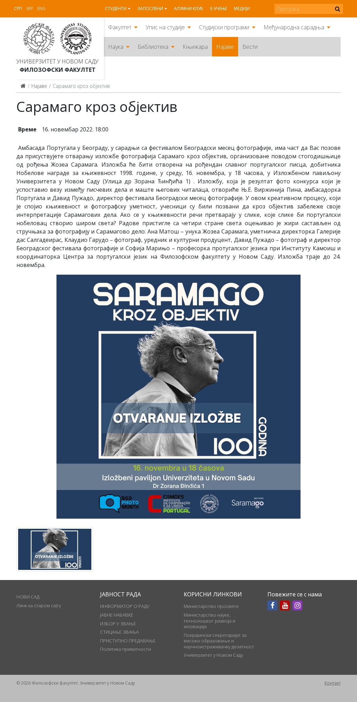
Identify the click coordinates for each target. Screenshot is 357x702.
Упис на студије (165, 27)
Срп (18, 9)
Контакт (333, 683)
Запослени (150, 9)
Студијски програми (224, 27)
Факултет (119, 27)
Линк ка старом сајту (38, 605)
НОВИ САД (27, 597)
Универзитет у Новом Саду (57, 61)
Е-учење (218, 9)
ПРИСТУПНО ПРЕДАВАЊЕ (127, 641)
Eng (41, 9)
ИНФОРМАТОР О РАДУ (125, 606)
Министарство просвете (211, 606)
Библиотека (153, 47)
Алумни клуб (188, 9)
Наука (115, 47)
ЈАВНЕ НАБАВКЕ (116, 615)
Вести (250, 47)
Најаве (225, 47)
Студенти (116, 9)
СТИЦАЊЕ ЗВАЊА (119, 632)
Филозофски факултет (58, 70)
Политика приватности (125, 649)
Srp (29, 9)
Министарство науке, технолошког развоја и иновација (209, 620)
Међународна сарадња (294, 27)
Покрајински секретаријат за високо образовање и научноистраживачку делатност (219, 641)
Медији (242, 9)
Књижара (195, 47)
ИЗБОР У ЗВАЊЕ (118, 623)
